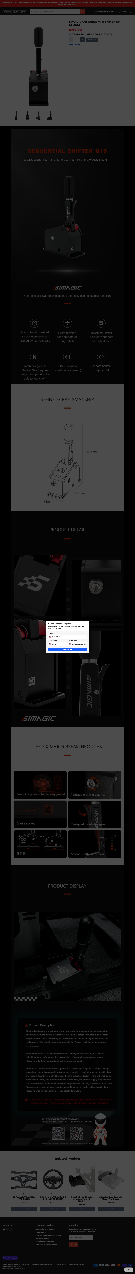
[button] (67, 637)
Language (53, 640)
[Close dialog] (88, 622)
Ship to (52, 633)
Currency (73, 640)
